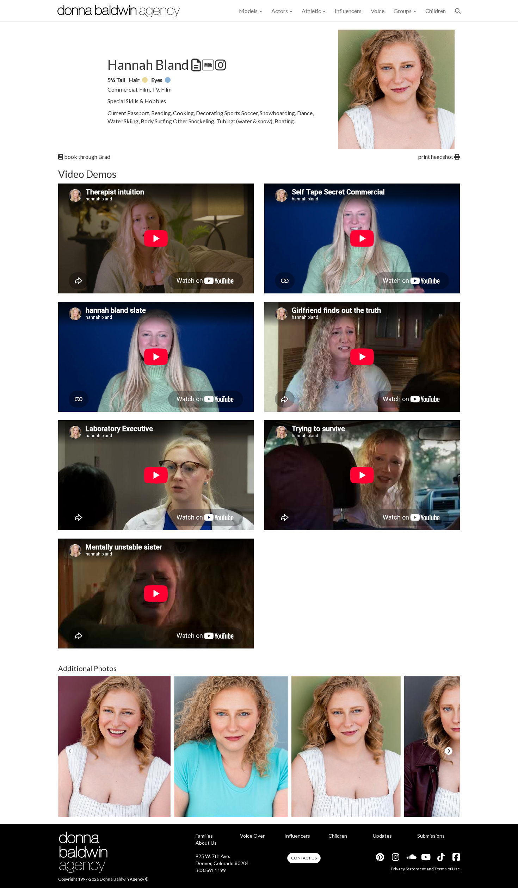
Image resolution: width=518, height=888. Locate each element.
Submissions (431, 836)
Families (204, 836)
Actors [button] (280, 10)
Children (435, 10)
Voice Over (252, 836)
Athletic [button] (312, 10)
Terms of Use (447, 868)
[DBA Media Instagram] (395, 857)
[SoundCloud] (410, 857)
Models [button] (249, 10)
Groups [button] (403, 10)
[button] (457, 10)
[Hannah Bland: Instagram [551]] (220, 65)
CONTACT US (304, 858)
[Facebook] (455, 857)
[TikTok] (440, 857)
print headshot (436, 156)
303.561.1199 (211, 870)
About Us (206, 843)
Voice (377, 10)
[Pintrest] (380, 857)
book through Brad (86, 156)
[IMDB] (207, 65)
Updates (382, 836)
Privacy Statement (408, 868)
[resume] (195, 65)
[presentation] (69, 751)
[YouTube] (425, 857)
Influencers (348, 10)
